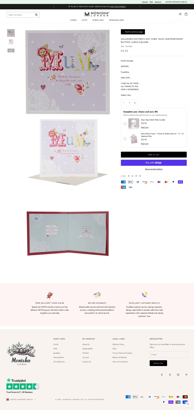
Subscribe (158, 363)
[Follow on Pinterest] (186, 374)
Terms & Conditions (120, 361)
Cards (73, 20)
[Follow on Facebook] (161, 374)
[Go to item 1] (11, 33)
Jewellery (98, 20)
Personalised (116, 20)
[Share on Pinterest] (136, 176)
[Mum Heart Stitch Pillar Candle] (133, 123)
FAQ (151, 2)
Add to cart (154, 154)
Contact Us (86, 361)
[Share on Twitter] (132, 176)
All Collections (59, 361)
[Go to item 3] (11, 50)
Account (145, 2)
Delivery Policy (118, 344)
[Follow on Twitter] (170, 374)
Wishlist (85, 353)
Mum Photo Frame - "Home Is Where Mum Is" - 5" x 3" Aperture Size (162, 134)
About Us (158, 2)
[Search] (36, 14)
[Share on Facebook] (129, 176)
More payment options (153, 169)
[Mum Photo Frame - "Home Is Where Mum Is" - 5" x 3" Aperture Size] (133, 138)
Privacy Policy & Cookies (122, 353)
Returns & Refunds (120, 357)
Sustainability (87, 348)
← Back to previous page (133, 31)
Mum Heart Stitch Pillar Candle (153, 120)
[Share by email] (140, 176)
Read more (144, 127)
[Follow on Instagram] (178, 374)
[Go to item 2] (11, 42)
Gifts (84, 20)
